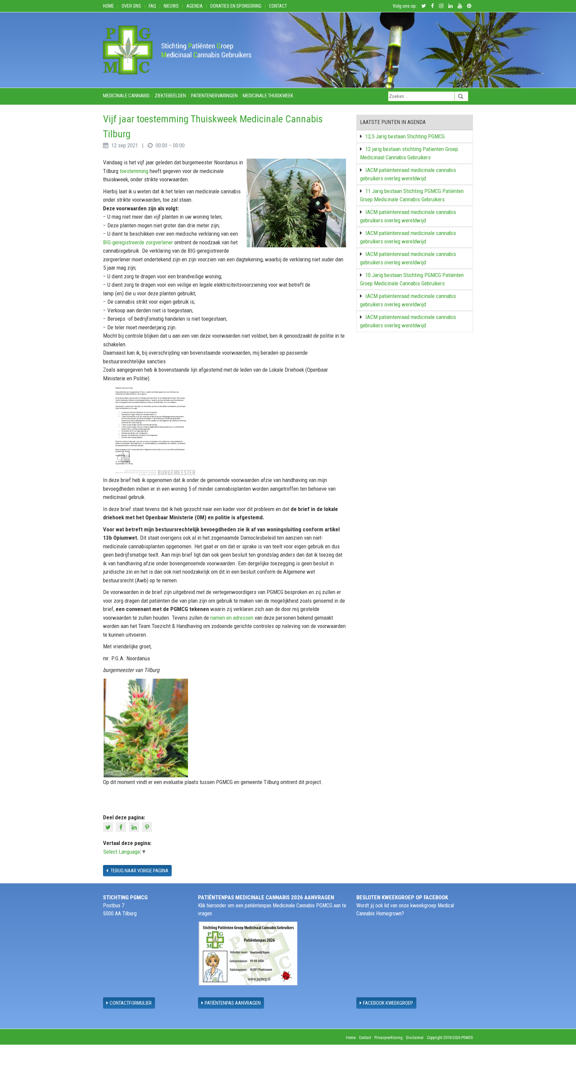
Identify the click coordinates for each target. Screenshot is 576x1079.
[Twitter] (109, 826)
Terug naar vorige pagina (139, 871)
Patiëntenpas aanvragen (233, 1003)
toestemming (134, 171)
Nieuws (171, 6)
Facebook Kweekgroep (388, 1003)
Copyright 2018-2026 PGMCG (450, 1037)
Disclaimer (415, 1037)
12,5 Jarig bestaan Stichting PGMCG (405, 136)
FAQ (152, 6)
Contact (278, 6)
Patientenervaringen (214, 96)
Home (108, 6)
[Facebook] (122, 826)
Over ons (131, 6)
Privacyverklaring (388, 1037)
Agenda (194, 6)
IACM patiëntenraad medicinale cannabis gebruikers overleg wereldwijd (408, 174)
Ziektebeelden (170, 96)
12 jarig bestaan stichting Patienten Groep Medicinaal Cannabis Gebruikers (409, 153)
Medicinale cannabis (126, 96)
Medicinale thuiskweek (268, 96)
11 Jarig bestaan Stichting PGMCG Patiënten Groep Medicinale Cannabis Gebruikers (412, 195)
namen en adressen (231, 617)
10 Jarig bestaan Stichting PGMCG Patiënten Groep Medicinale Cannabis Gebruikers (412, 279)
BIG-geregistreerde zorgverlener (138, 242)
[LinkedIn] (135, 826)
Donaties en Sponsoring (235, 6)
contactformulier (131, 1003)
